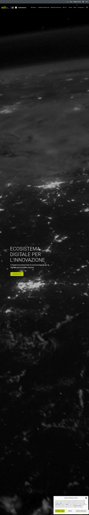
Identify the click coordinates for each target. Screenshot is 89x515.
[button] (86, 498)
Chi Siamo (33, 7)
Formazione (81, 7)
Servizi (70, 7)
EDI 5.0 (64, 7)
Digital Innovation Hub (44, 7)
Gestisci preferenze (81, 511)
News (75, 7)
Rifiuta (70, 511)
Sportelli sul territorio (56, 7)
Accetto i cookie (60, 511)
